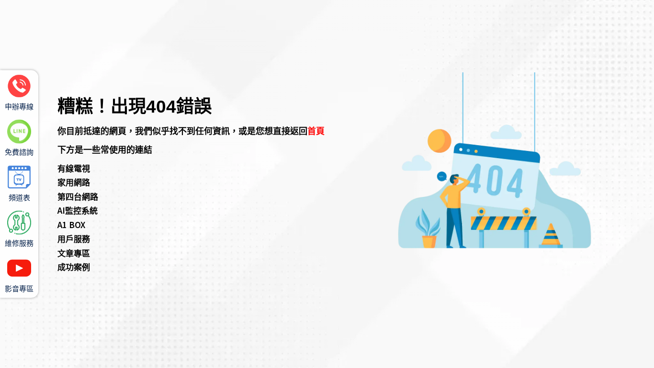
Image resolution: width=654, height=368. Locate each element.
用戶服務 (73, 238)
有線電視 (73, 168)
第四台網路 (77, 196)
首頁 (316, 130)
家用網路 (73, 182)
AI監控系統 (77, 210)
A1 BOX (71, 224)
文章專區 (73, 253)
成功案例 (73, 267)
